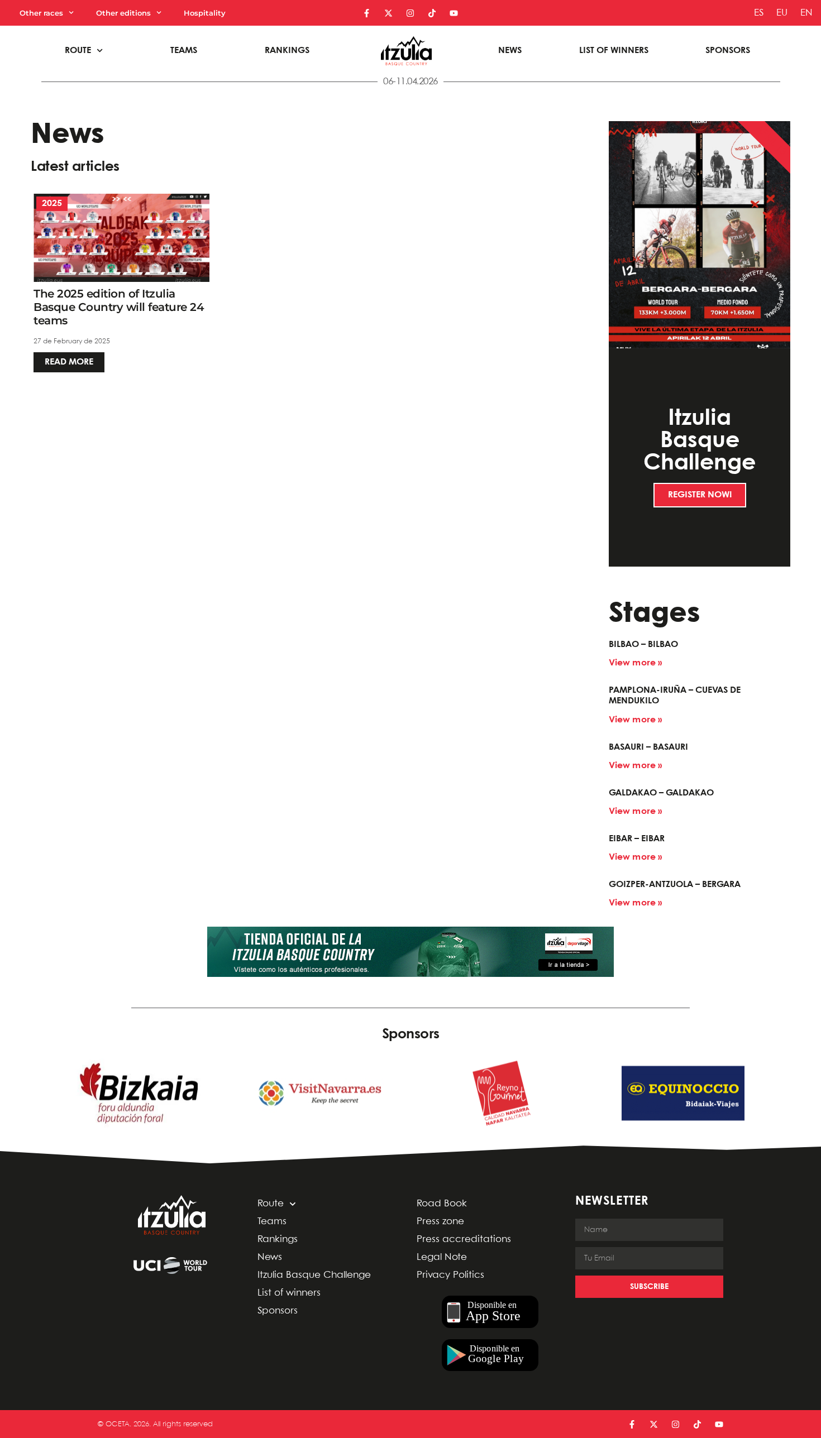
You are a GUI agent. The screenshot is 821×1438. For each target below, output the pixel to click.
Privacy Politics (450, 1275)
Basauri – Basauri (648, 747)
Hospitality (205, 12)
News (510, 50)
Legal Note (442, 1257)
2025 (52, 203)
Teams (183, 50)
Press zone (440, 1221)
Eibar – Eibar (637, 839)
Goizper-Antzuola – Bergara (675, 884)
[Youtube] (454, 13)
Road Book (442, 1204)
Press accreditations (464, 1239)
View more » (635, 663)
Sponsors (727, 50)
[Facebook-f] (366, 13)
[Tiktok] (432, 13)
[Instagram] (410, 13)
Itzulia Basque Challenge (314, 1275)
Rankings (287, 50)
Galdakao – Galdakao (661, 793)
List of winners (613, 50)
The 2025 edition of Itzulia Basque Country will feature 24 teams (119, 307)
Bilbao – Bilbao (643, 644)
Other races (41, 12)
